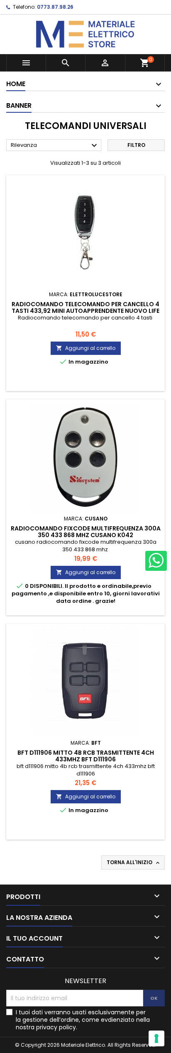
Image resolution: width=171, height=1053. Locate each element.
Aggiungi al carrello (85, 348)
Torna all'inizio (134, 862)
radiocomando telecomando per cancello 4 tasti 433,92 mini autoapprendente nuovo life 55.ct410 (85, 311)
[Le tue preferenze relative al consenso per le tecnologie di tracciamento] (156, 1038)
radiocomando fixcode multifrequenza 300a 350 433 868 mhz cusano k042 (86, 531)
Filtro (136, 145)
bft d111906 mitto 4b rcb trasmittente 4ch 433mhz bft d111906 (85, 755)
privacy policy (56, 1027)
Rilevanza (55, 146)
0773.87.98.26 (55, 6)
